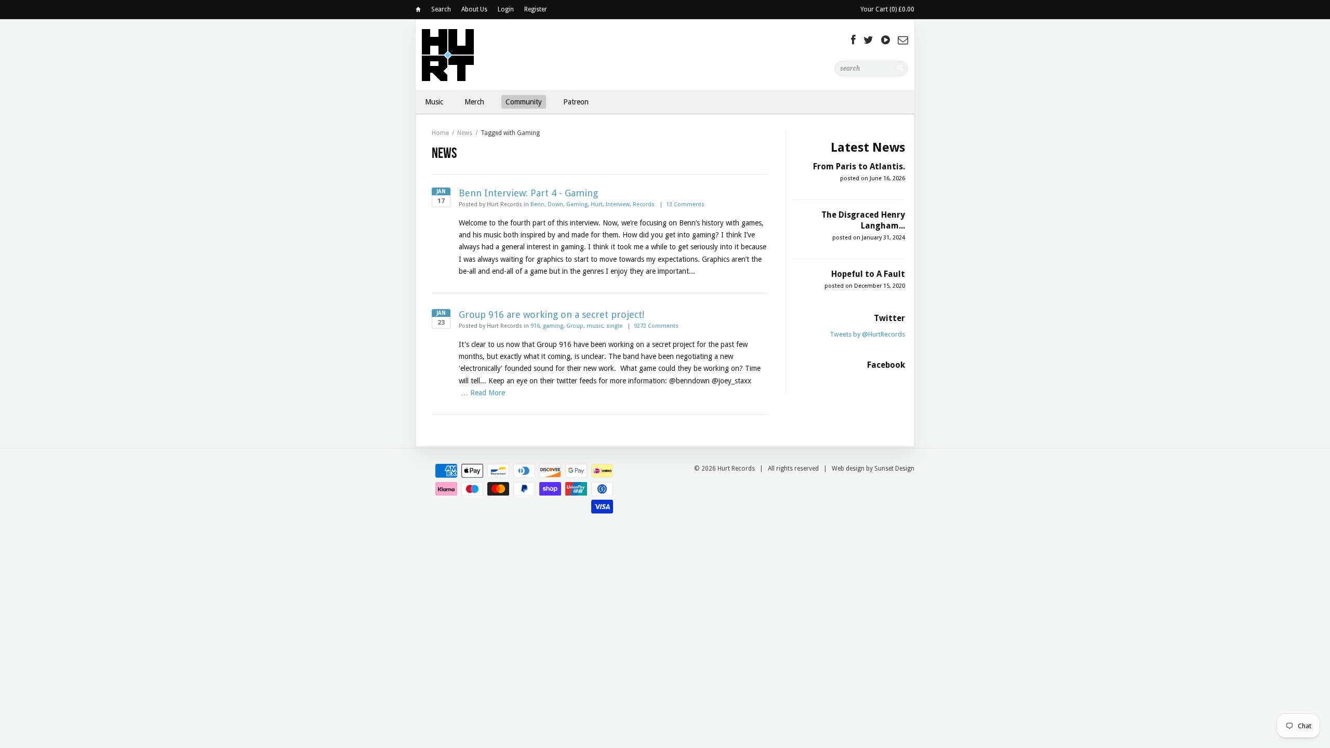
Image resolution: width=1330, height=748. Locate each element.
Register (535, 9)
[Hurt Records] (448, 54)
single (614, 326)
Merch (474, 102)
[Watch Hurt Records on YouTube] (885, 40)
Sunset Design (894, 468)
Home (418, 11)
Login (506, 9)
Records (644, 204)
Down (555, 204)
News (464, 133)
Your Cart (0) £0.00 (887, 9)
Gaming (577, 204)
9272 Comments (656, 326)
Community (524, 102)
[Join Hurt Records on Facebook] (853, 40)
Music (434, 102)
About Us (474, 9)
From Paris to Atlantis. (859, 166)
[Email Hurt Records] (903, 40)
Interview (618, 204)
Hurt (597, 204)
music (595, 326)
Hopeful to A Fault (868, 274)
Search (441, 9)
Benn (537, 204)
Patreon (576, 102)
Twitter (889, 318)
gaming (553, 326)
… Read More (483, 393)
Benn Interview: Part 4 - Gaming (528, 193)
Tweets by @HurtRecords (867, 334)
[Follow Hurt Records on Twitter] (868, 40)
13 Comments (685, 204)
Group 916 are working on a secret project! (551, 314)
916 (535, 326)
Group (574, 326)
